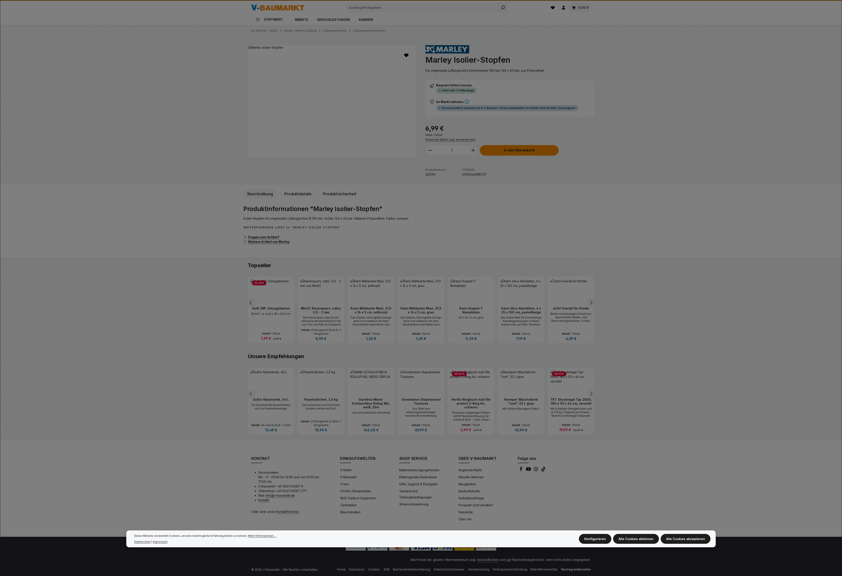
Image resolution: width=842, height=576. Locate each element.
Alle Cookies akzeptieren (685, 539)
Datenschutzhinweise (449, 569)
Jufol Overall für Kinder (521, 308)
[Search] (503, 8)
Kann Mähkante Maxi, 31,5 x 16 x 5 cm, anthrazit (321, 310)
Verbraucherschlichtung (510, 569)
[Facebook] (521, 470)
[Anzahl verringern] (430, 150)
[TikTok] (543, 470)
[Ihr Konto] (563, 7)
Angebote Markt (470, 470)
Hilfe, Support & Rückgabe (418, 484)
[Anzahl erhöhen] (473, 150)
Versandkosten (488, 560)
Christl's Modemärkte (355, 491)
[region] (332, 101)
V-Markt (345, 470)
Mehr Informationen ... (262, 535)
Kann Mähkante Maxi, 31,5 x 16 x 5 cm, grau (371, 310)
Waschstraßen (350, 512)
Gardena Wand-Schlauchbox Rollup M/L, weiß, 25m (421, 403)
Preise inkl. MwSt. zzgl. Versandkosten (450, 139)
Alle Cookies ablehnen (636, 539)
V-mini (344, 484)
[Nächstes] (591, 302)
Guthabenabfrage (471, 498)
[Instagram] (536, 470)
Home (341, 569)
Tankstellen (348, 505)
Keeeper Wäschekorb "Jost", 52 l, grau (571, 401)
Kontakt (263, 500)
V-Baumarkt (348, 477)
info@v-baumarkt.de (280, 495)
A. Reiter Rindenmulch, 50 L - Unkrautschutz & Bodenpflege (271, 403)
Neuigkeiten (467, 484)
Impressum (356, 569)
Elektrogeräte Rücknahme (418, 477)
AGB (387, 569)
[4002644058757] (332, 101)
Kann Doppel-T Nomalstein (421, 310)
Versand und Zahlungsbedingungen (415, 494)
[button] (467, 102)
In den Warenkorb (519, 150)
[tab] (260, 194)
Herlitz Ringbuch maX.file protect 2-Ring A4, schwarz (521, 403)
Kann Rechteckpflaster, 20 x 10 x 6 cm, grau (571, 310)
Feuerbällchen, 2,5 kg (371, 399)
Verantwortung (478, 569)
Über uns (465, 519)
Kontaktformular (287, 512)
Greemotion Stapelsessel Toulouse (471, 401)
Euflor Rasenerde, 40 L (321, 399)
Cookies (374, 569)
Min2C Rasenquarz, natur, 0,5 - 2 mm (271, 310)
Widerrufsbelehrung (413, 504)
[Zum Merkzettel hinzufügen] (406, 55)
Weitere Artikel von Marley (268, 242)
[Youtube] (529, 470)
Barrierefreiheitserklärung (411, 569)
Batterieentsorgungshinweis (419, 470)
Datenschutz (142, 541)
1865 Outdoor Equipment (358, 498)
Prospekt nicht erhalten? (476, 505)
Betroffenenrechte (544, 569)
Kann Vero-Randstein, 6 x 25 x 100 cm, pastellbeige (471, 310)
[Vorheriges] (251, 302)
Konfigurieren (595, 539)
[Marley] (447, 49)
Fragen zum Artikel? (264, 237)
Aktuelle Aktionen (471, 477)
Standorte (465, 512)
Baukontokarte (469, 491)
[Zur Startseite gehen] (277, 8)
